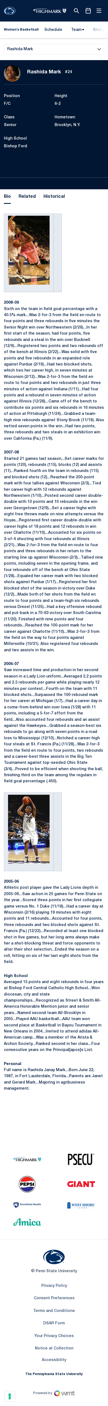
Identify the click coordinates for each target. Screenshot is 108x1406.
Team (76, 30)
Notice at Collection (54, 1348)
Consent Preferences (54, 1298)
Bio (7, 197)
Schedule (53, 30)
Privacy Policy (54, 1286)
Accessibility (54, 1360)
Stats (98, 30)
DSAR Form (54, 1323)
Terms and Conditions (54, 1311)
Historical (54, 197)
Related (27, 197)
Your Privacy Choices (54, 1336)
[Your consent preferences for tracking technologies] (9, 1396)
